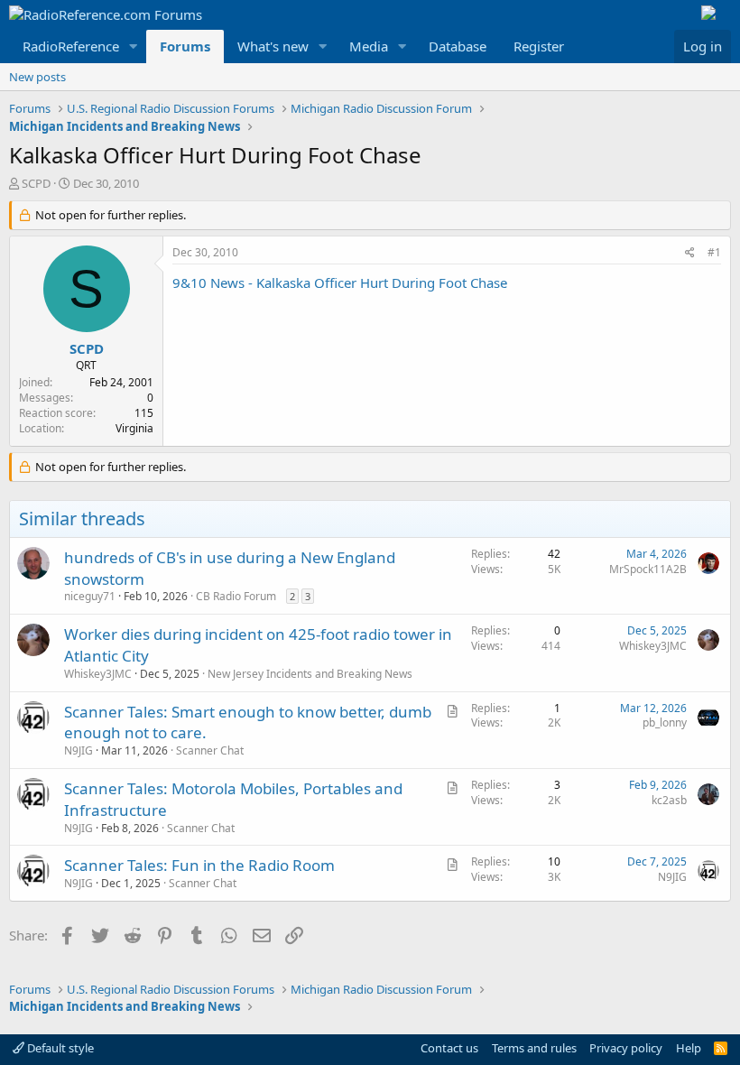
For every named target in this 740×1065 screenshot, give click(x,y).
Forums (185, 46)
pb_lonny (665, 722)
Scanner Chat (210, 750)
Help (688, 1048)
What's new (273, 46)
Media (368, 46)
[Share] (690, 253)
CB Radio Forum (236, 596)
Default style (59, 1048)
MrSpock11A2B (648, 569)
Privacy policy (625, 1048)
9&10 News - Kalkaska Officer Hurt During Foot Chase (339, 282)
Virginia (134, 428)
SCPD (36, 183)
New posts (37, 77)
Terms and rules (534, 1048)
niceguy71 (90, 596)
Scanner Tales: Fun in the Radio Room (199, 865)
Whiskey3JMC (98, 673)
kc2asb (669, 800)
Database (457, 46)
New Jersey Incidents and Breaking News (310, 673)
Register (538, 46)
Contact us (449, 1048)
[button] (133, 46)
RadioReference (71, 46)
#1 (714, 252)
